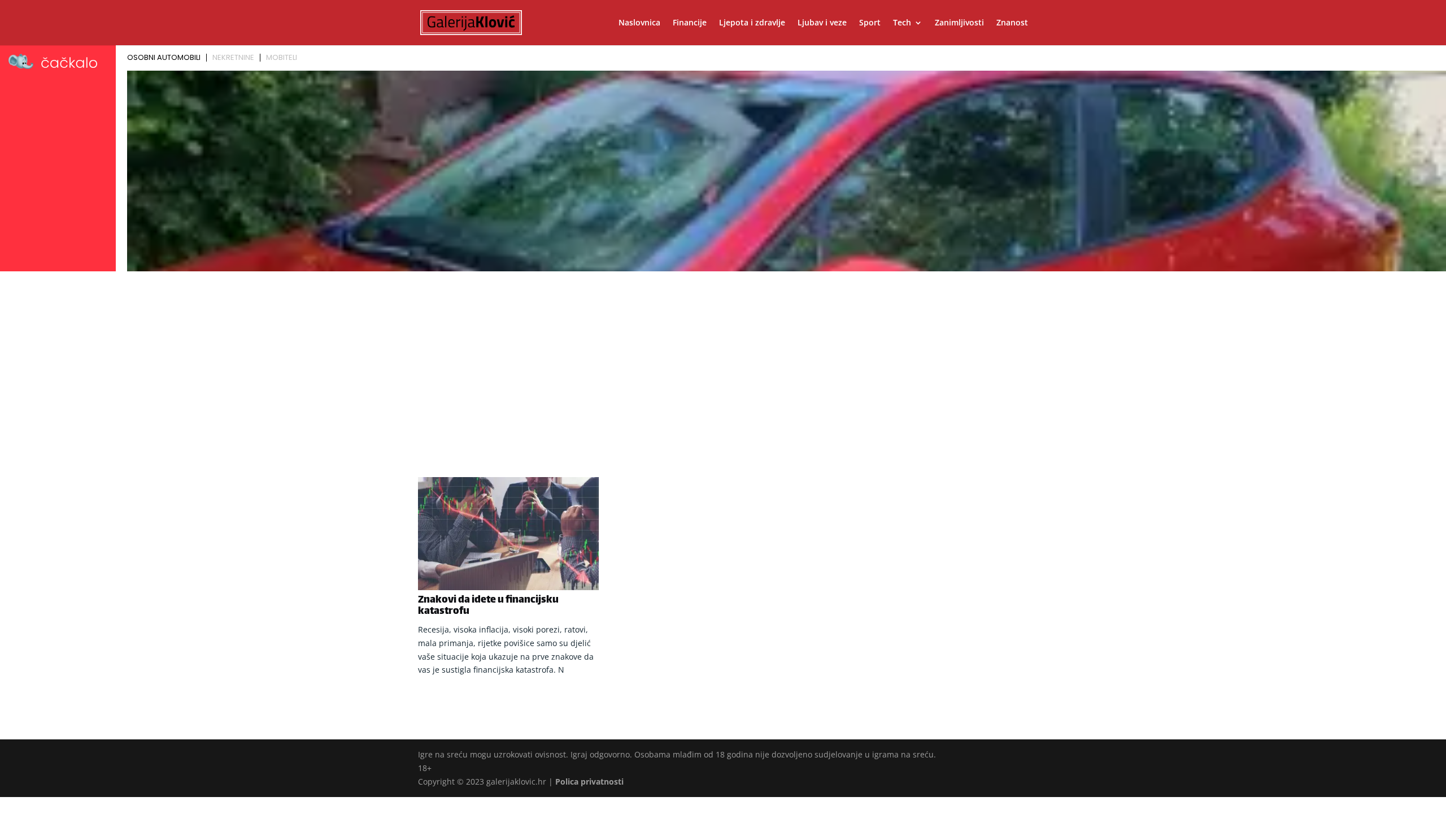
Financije (690, 23)
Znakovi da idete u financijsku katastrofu (488, 606)
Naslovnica (639, 23)
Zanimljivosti (959, 23)
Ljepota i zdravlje (752, 23)
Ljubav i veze (822, 23)
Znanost (1012, 23)
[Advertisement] (723, 360)
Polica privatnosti (589, 781)
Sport (870, 23)
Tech (902, 23)
